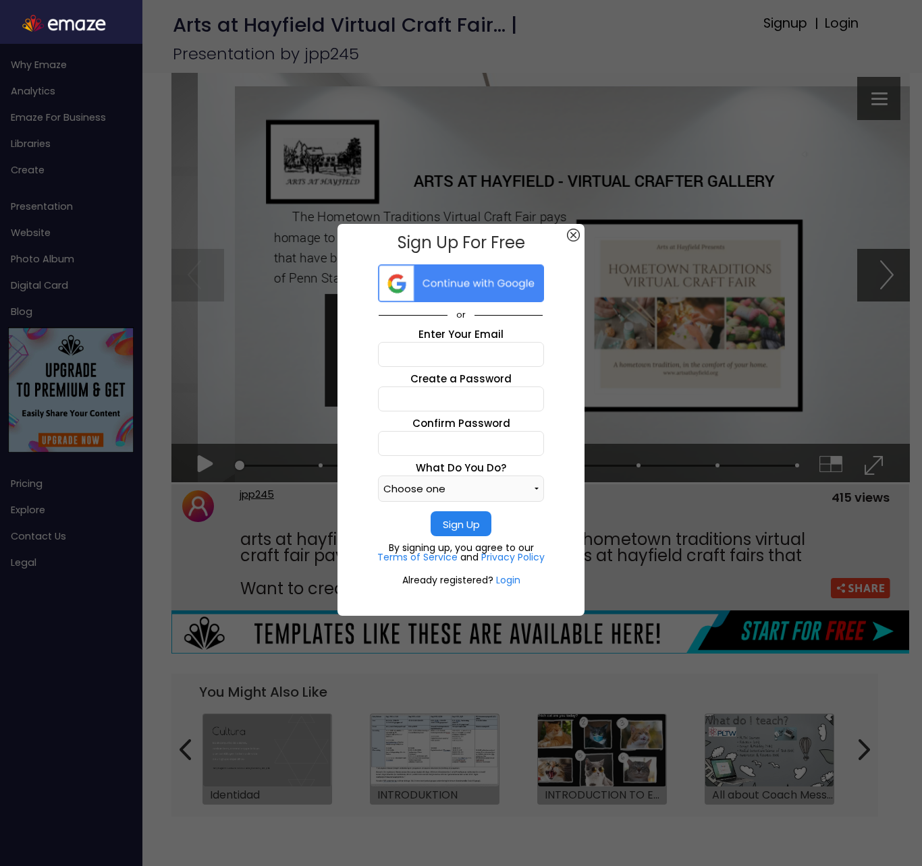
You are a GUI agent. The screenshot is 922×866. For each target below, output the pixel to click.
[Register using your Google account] (461, 283)
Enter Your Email (461, 334)
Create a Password (461, 379)
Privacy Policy (513, 557)
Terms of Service (418, 557)
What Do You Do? (461, 468)
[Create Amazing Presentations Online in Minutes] (71, 23)
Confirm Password (461, 423)
